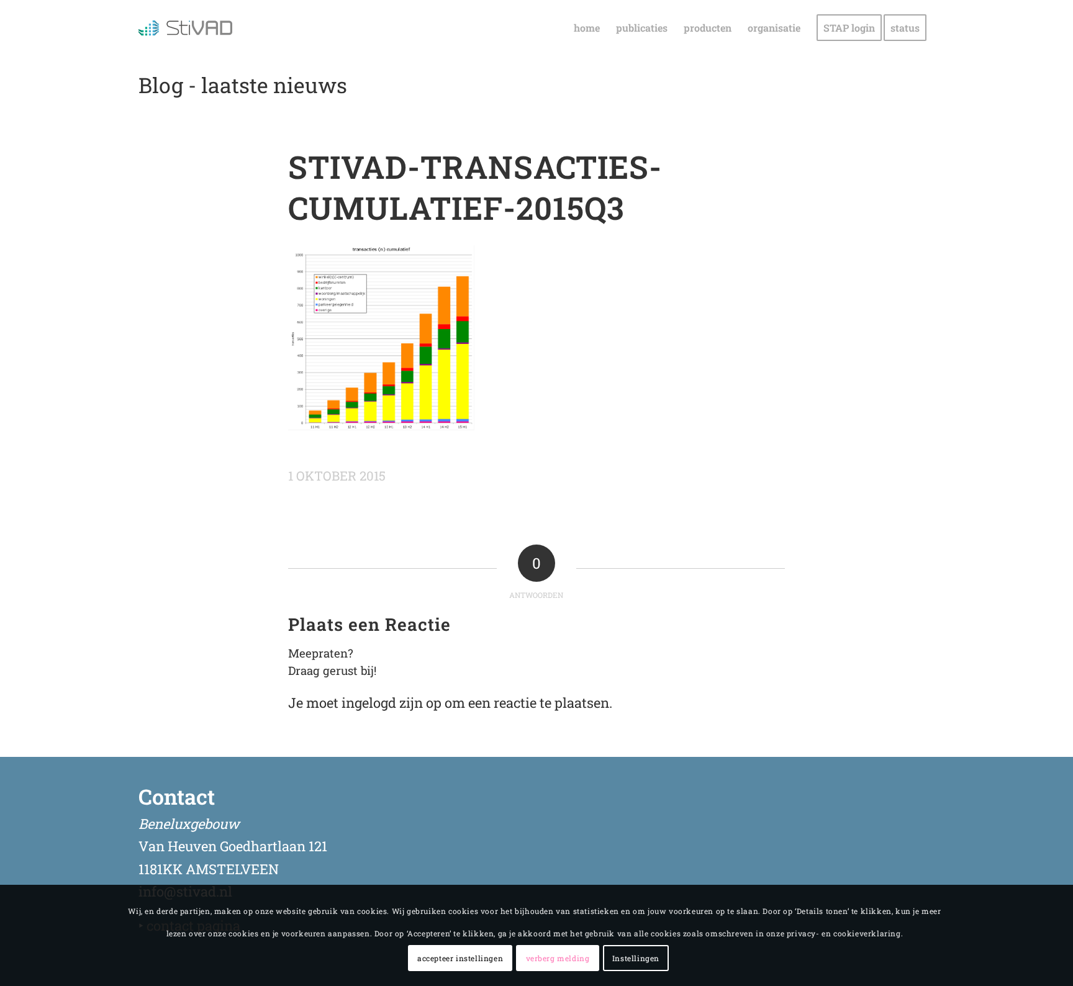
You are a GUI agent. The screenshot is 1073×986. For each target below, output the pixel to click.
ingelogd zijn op (391, 703)
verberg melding (558, 958)
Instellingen (635, 958)
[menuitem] (587, 28)
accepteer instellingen (460, 958)
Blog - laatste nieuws (242, 85)
